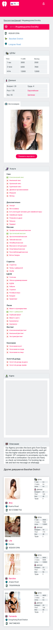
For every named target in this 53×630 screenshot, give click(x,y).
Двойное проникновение (18, 190)
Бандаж (12, 296)
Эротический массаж (17, 233)
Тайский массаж (15, 240)
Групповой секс (15, 187)
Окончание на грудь (16, 349)
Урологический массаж (18, 236)
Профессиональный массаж (20, 230)
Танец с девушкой (16, 268)
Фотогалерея (13, 104)
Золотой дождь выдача (18, 362)
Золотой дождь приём (17, 365)
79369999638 (14, 585)
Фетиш (12, 196)
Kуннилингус (14, 321)
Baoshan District (15, 39)
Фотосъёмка (14, 209)
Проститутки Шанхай (12, 20)
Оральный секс (15, 183)
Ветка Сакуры (14, 255)
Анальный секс (15, 180)
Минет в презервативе (18, 308)
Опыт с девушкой (16, 312)
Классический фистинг (17, 330)
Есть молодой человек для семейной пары (25, 212)
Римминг (12, 224)
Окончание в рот (15, 346)
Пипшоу (12, 221)
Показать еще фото (26, 156)
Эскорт (12, 205)
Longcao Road (14, 44)
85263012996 (14, 33)
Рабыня (12, 286)
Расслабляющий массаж (18, 252)
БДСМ (11, 283)
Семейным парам (15, 215)
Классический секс (16, 177)
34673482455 (14, 623)
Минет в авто (14, 318)
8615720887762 (15, 510)
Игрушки (12, 193)
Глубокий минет (15, 315)
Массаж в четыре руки (18, 246)
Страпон (12, 290)
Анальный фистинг (16, 333)
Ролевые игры (14, 293)
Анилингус (13, 324)
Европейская (33, 91)
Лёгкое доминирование (18, 280)
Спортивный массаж (17, 249)
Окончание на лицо (16, 352)
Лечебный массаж (16, 243)
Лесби (11, 271)
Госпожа (12, 277)
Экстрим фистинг (16, 336)
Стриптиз (13, 265)
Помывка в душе (15, 218)
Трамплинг (13, 299)
